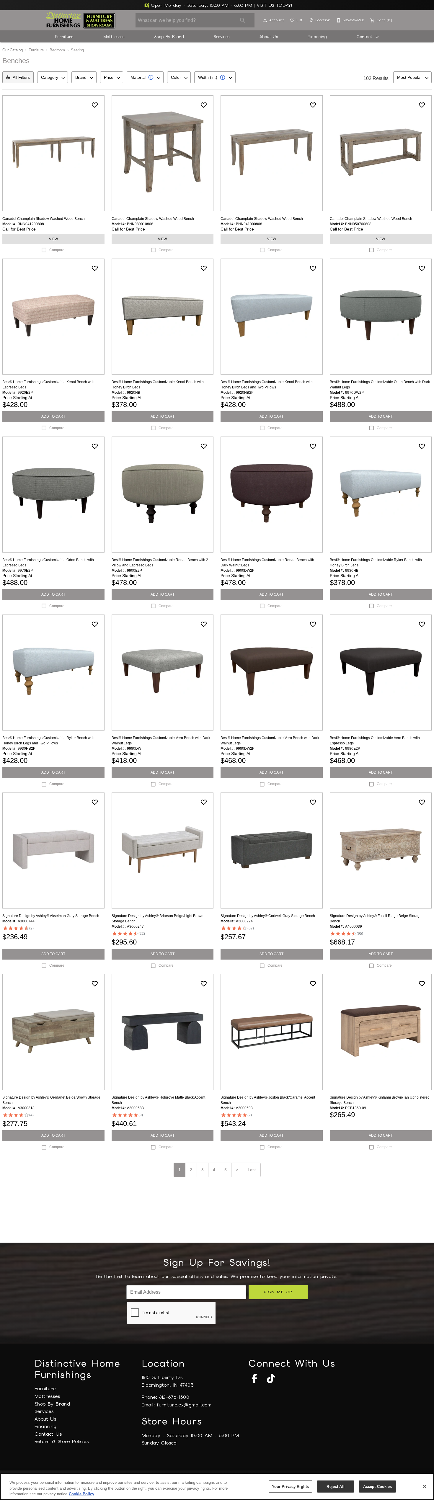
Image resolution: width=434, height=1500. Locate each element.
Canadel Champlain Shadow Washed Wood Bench (43, 219)
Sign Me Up (278, 1291)
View (53, 239)
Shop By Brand (169, 36)
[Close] (424, 1486)
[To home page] (80, 20)
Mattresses (114, 36)
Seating (77, 50)
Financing (317, 36)
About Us (269, 36)
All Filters (21, 77)
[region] (217, 1487)
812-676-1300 (174, 1397)
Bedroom (57, 50)
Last (252, 1169)
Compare (56, 250)
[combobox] (52, 77)
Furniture (64, 36)
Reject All (335, 1486)
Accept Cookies (377, 1486)
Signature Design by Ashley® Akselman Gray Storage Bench (50, 916)
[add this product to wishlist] (95, 105)
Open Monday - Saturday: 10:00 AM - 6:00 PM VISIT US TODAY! (220, 5)
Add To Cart (53, 416)
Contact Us (368, 36)
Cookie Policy (81, 1494)
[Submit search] (242, 20)
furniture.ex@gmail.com (184, 1405)
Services (221, 36)
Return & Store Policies (62, 1441)
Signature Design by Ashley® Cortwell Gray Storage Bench (268, 916)
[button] (265, 20)
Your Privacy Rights (290, 1486)
